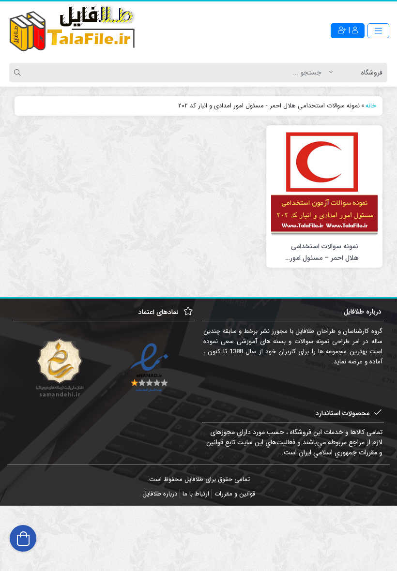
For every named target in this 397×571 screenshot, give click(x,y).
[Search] (19, 72)
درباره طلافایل (159, 494)
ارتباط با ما (196, 494)
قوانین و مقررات (234, 494)
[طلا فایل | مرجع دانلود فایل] (72, 30)
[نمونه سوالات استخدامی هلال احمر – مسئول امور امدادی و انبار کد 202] (324, 183)
